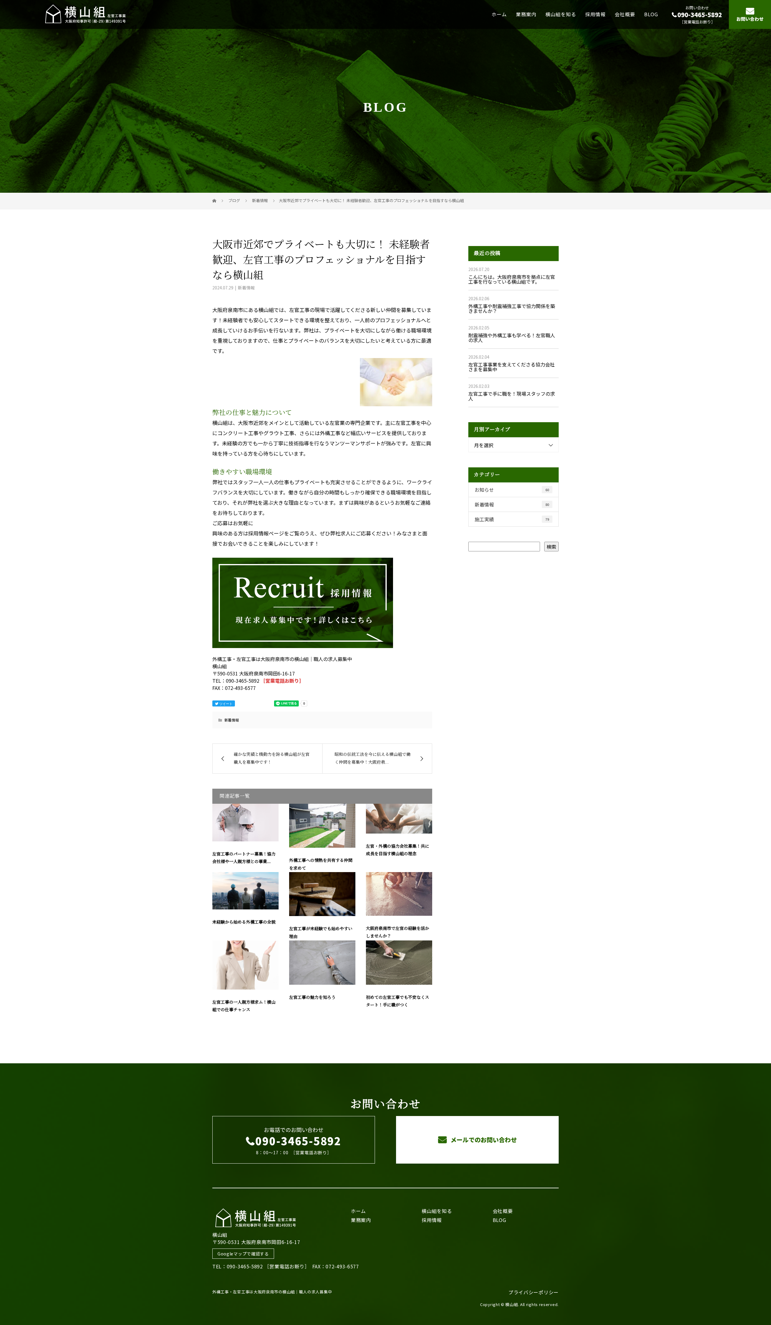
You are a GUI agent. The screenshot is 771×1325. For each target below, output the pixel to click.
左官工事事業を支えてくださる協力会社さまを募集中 (511, 367)
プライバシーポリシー (533, 1292)
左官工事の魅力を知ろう (312, 997)
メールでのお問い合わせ (483, 1139)
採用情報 (595, 14)
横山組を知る (560, 14)
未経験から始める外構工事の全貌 (244, 922)
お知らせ (512, 489)
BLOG (651, 14)
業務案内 (526, 14)
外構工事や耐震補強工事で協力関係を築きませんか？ (511, 308)
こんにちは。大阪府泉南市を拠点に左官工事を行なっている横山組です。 (511, 279)
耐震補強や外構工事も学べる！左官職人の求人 (511, 338)
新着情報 (246, 288)
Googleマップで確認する (243, 1254)
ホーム (499, 14)
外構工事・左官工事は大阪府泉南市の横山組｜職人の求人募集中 (272, 1292)
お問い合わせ (749, 19)
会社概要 (625, 14)
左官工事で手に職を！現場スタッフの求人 (511, 396)
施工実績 (512, 519)
